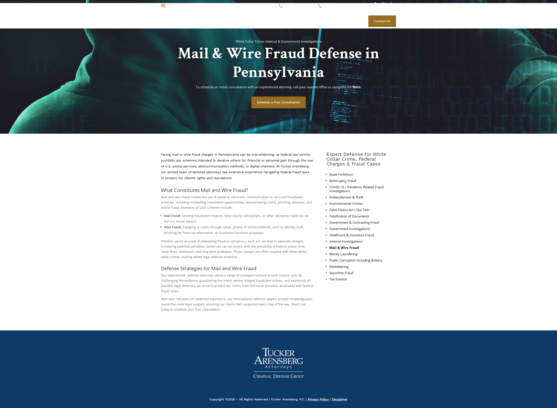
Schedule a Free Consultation (278, 102)
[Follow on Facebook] (375, 4)
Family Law (340, 20)
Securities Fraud (341, 273)
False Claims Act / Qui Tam (349, 210)
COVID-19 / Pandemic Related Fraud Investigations (356, 189)
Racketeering (339, 267)
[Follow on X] (383, 4)
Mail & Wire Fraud (344, 248)
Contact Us (382, 21)
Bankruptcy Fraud (342, 181)
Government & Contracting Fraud (354, 222)
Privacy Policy (318, 399)
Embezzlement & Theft (346, 197)
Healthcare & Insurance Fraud (351, 235)
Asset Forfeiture (341, 174)
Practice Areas (303, 20)
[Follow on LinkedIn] (392, 4)
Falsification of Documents (349, 216)
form (356, 87)
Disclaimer (339, 399)
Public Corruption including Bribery (355, 260)
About (263, 20)
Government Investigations (349, 229)
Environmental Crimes (346, 204)
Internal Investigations (345, 241)
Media (323, 20)
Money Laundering (343, 254)
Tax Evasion (338, 279)
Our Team (280, 20)
